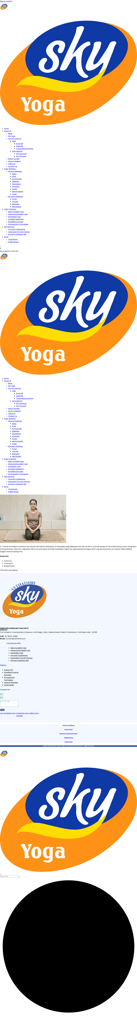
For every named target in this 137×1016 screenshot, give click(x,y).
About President (14, 161)
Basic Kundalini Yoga (16, 212)
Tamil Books (12, 239)
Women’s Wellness (15, 196)
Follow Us (11, 164)
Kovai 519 (19, 144)
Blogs (10, 133)
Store (6, 237)
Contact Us (12, 166)
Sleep (14, 174)
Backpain (15, 204)
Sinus (14, 176)
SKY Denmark (21, 154)
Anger (14, 194)
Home (6, 128)
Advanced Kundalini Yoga (18, 214)
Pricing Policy (69, 742)
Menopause (16, 207)
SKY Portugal (21, 156)
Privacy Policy (68, 729)
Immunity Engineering (16, 229)
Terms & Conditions (68, 725)
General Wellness (15, 171)
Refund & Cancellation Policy (68, 733)
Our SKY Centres (14, 138)
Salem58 (19, 146)
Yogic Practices (10, 209)
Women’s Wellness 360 (17, 234)
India (14, 141)
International (17, 151)
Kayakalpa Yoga (14, 217)
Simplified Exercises (15, 222)
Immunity (15, 186)
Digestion (15, 181)
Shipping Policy (68, 738)
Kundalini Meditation (16, 219)
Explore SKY (8, 670)
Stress (14, 189)
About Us (7, 131)
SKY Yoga (11, 136)
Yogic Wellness (10, 169)
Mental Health (17, 191)
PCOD (14, 199)
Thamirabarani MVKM (24, 149)
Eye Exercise (17, 179)
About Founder (14, 159)
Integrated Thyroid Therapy (19, 232)
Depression (16, 184)
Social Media (9, 685)
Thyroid (15, 201)
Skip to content (6, 1)
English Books (13, 242)
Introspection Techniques (18, 224)
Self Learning (9, 227)
